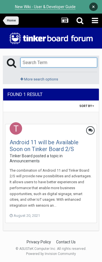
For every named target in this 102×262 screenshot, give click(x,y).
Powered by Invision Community (51, 254)
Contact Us (66, 242)
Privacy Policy (39, 242)
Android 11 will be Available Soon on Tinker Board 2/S (44, 145)
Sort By (85, 106)
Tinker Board (21, 156)
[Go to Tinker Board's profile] (16, 128)
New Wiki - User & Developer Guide (45, 7)
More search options (40, 79)
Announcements (25, 161)
